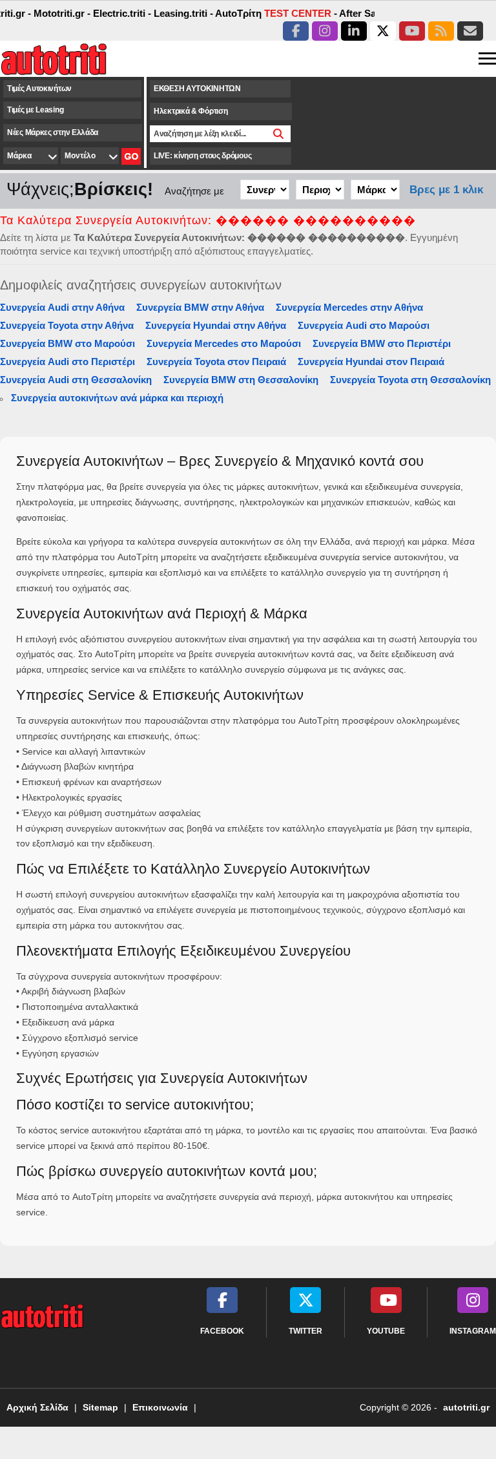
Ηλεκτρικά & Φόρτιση (190, 111)
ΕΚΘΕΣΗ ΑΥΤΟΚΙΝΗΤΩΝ (197, 88)
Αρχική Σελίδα (37, 1407)
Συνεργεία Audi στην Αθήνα (62, 307)
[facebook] (296, 31)
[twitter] (383, 31)
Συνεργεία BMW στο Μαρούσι (67, 343)
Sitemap (100, 1407)
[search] (279, 133)
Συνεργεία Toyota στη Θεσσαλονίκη (410, 379)
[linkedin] (354, 31)
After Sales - (357, 13)
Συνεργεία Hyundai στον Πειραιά (371, 361)
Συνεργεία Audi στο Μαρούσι (363, 325)
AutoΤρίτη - (266, 13)
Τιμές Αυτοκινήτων (39, 88)
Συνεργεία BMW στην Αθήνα (200, 307)
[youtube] (412, 31)
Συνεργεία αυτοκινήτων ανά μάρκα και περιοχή (117, 397)
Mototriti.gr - (52, 13)
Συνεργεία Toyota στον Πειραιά (216, 361)
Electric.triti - (112, 13)
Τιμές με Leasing (35, 109)
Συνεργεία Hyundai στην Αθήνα (215, 325)
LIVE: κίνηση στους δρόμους (202, 155)
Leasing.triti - (173, 13)
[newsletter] (470, 31)
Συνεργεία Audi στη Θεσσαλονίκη (76, 379)
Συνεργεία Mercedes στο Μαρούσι (224, 343)
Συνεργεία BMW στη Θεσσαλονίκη (240, 379)
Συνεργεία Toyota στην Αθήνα (67, 325)
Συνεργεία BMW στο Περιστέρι (382, 343)
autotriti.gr (466, 1407)
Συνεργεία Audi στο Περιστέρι (67, 361)
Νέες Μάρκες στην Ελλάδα (52, 132)
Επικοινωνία (160, 1407)
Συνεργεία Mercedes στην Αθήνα (349, 307)
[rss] (441, 31)
